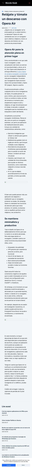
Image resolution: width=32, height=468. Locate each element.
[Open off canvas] (29, 3)
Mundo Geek (11, 3)
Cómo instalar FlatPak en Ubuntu (11, 420)
